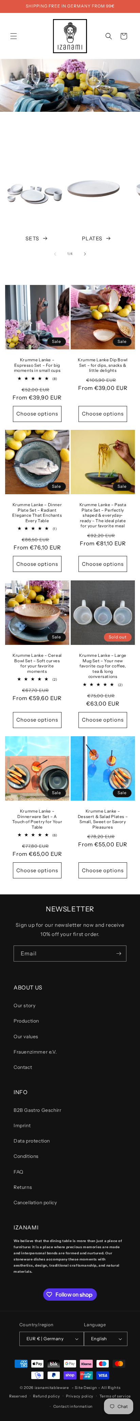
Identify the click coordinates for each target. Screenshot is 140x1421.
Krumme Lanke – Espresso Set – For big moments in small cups (37, 365)
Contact (23, 1067)
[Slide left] (55, 253)
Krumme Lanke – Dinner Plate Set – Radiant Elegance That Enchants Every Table (37, 512)
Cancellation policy (35, 1202)
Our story (24, 1005)
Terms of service (115, 1396)
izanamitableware (52, 1387)
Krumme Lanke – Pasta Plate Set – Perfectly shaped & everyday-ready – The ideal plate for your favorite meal (103, 515)
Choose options (37, 413)
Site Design (86, 1387)
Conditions (26, 1156)
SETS (32, 238)
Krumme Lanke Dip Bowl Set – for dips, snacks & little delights (103, 365)
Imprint (22, 1125)
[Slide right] (84, 253)
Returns (23, 1187)
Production (26, 1021)
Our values (26, 1036)
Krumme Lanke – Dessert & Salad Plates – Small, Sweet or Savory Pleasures (103, 819)
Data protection (32, 1141)
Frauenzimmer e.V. (35, 1052)
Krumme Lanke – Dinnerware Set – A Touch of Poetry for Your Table (37, 819)
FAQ (18, 1172)
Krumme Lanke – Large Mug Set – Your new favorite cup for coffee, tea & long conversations (102, 666)
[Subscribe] (118, 954)
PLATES (92, 238)
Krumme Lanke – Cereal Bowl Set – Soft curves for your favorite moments (37, 663)
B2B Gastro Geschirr (37, 1110)
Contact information (73, 1406)
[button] (13, 36)
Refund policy (46, 1396)
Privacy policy (79, 1396)
